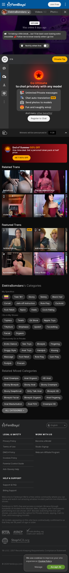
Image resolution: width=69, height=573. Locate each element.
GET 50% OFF (21, 158)
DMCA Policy (9, 452)
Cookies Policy (10, 458)
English (54, 425)
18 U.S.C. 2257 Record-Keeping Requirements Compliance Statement (34, 550)
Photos (56, 11)
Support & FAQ (10, 485)
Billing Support (10, 490)
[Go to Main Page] (20, 4)
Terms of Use (9, 447)
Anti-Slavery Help (11, 469)
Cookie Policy (45, 561)
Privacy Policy (9, 441)
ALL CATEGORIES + (14, 410)
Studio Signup (42, 447)
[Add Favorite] (5, 59)
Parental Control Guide (13, 464)
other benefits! (44, 113)
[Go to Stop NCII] (20, 541)
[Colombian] (6, 297)
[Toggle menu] (3, 4)
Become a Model (43, 441)
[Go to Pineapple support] (5, 541)
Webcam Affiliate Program (47, 452)
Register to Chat (39, 118)
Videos (40, 11)
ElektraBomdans (13, 285)
